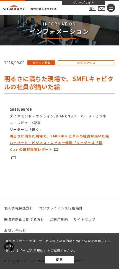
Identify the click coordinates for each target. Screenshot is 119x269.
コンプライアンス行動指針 (61, 208)
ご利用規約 (35, 250)
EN (92, 8)
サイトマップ (84, 219)
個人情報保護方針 (18, 208)
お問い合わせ (15, 230)
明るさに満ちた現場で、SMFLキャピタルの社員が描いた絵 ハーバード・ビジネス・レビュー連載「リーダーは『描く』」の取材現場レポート (59, 143)
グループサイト (83, 2)
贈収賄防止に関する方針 (24, 219)
